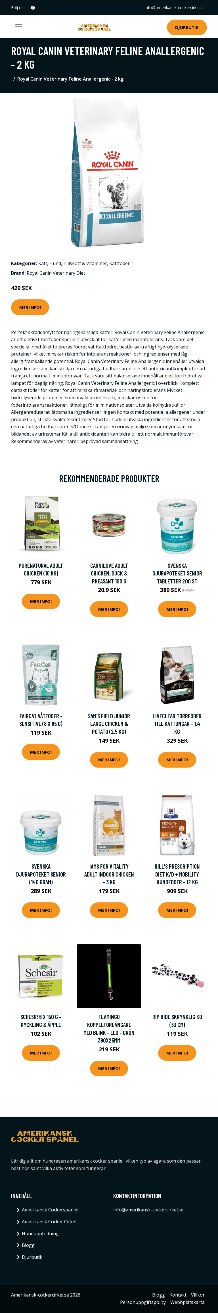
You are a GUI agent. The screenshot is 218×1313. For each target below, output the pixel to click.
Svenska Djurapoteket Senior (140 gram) (41, 874)
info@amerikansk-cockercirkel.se (175, 7)
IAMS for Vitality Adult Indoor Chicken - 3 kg (109, 874)
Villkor (198, 1295)
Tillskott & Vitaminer (85, 263)
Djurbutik (187, 27)
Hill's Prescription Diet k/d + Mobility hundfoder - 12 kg (177, 874)
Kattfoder (119, 263)
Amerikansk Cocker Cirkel (49, 1222)
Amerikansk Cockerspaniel (50, 1210)
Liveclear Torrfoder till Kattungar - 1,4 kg (177, 723)
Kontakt (177, 1295)
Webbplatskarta (187, 1302)
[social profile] (33, 7)
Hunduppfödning (40, 1233)
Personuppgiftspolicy (143, 1302)
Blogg (28, 1245)
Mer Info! (30, 307)
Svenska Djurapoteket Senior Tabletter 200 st (177, 573)
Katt (42, 263)
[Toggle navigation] (18, 26)
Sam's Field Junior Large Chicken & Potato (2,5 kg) (109, 723)
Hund (55, 263)
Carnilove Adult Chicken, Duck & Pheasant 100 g (109, 573)
